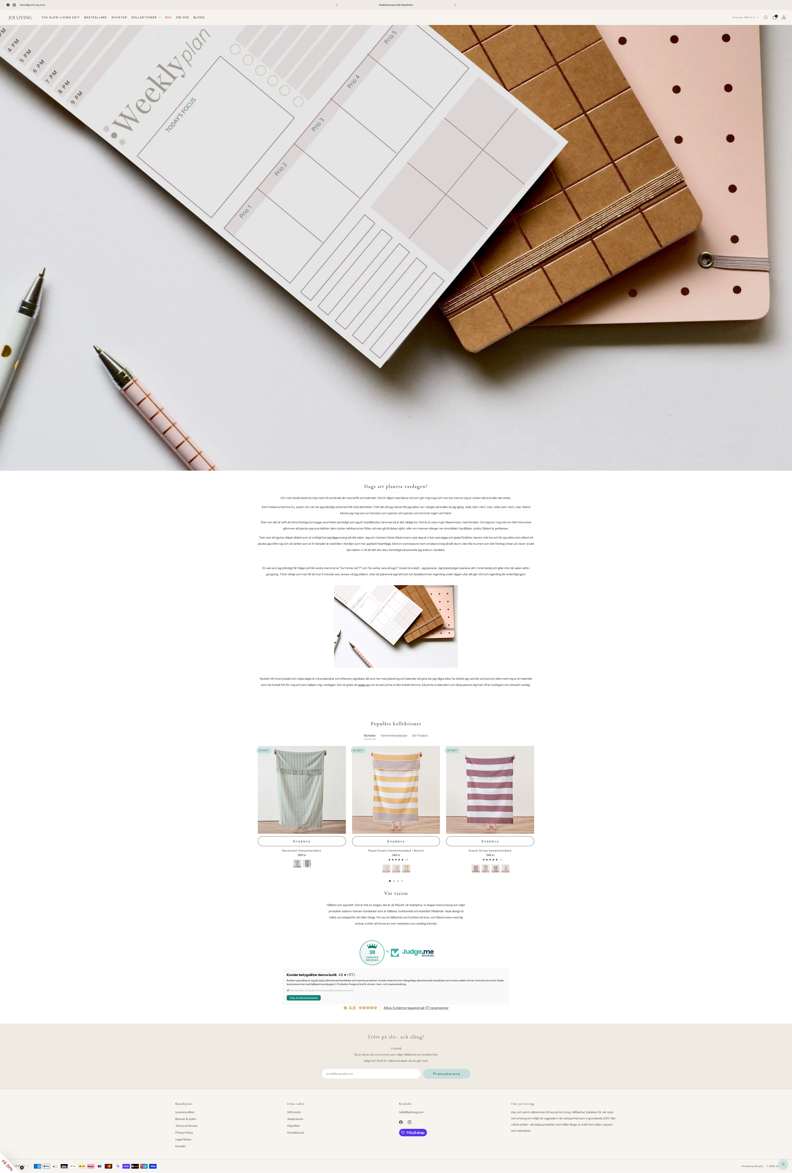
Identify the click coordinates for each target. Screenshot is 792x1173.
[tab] (390, 881)
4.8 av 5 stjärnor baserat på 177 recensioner (416, 1008)
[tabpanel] (396, 814)
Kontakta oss (295, 1132)
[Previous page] (258, 814)
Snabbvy (302, 841)
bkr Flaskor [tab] (420, 735)
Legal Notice (183, 1139)
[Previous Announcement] (336, 5)
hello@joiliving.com (32, 4)
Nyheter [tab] (370, 735)
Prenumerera (446, 1074)
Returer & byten (185, 1119)
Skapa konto (295, 1119)
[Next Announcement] (455, 5)
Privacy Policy (184, 1132)
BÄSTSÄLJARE (95, 17)
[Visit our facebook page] (8, 5)
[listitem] (396, 5)
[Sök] (766, 17)
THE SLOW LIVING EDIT (60, 17)
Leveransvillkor (184, 1112)
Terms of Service (186, 1126)
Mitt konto (294, 1112)
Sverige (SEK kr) (744, 17)
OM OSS (182, 17)
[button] (10, 1162)
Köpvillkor (293, 1126)
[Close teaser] (22, 1168)
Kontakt (180, 1146)
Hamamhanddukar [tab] (394, 735)
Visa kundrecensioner (304, 997)
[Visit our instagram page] (14, 5)
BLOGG (199, 17)
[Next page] (534, 814)
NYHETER (119, 17)
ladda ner (364, 685)
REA (168, 17)
